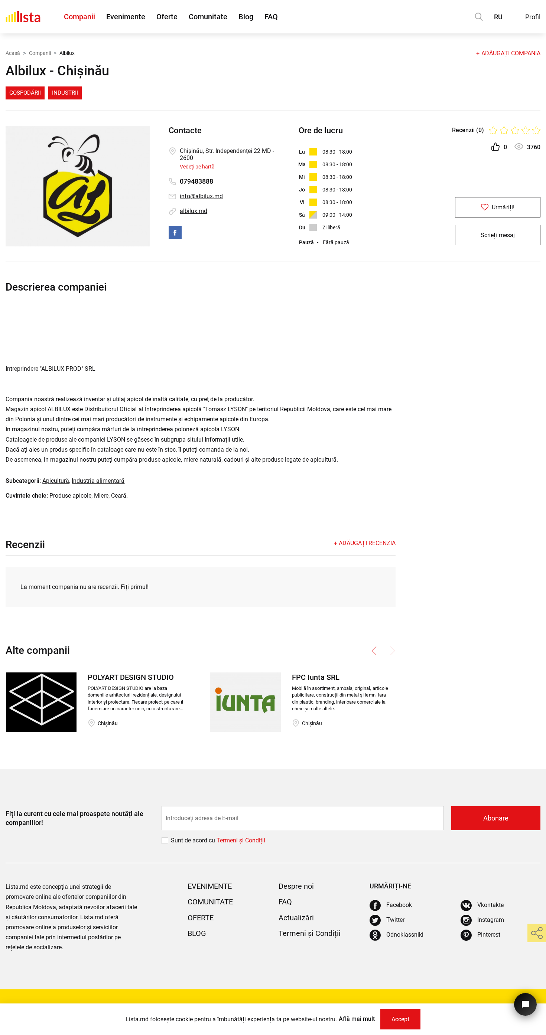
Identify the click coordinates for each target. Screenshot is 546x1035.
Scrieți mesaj (497, 235)
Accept (400, 1019)
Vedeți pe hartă (197, 167)
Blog (245, 16)
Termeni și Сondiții (241, 840)
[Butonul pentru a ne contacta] (525, 1004)
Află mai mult (357, 1018)
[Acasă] (23, 16)
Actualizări (296, 917)
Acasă (13, 53)
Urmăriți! (502, 207)
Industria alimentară (98, 480)
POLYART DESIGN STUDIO (131, 677)
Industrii (65, 92)
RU (498, 17)
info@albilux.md (201, 196)
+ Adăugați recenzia (365, 543)
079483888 (196, 181)
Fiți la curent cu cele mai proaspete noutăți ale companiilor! (74, 818)
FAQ (271, 16)
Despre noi (296, 886)
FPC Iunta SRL (315, 677)
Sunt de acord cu (194, 840)
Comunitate (208, 16)
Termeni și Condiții (310, 933)
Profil (532, 17)
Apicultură (55, 480)
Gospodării (25, 92)
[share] (536, 933)
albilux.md (193, 210)
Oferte (167, 16)
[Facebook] (175, 232)
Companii (79, 16)
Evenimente (125, 16)
